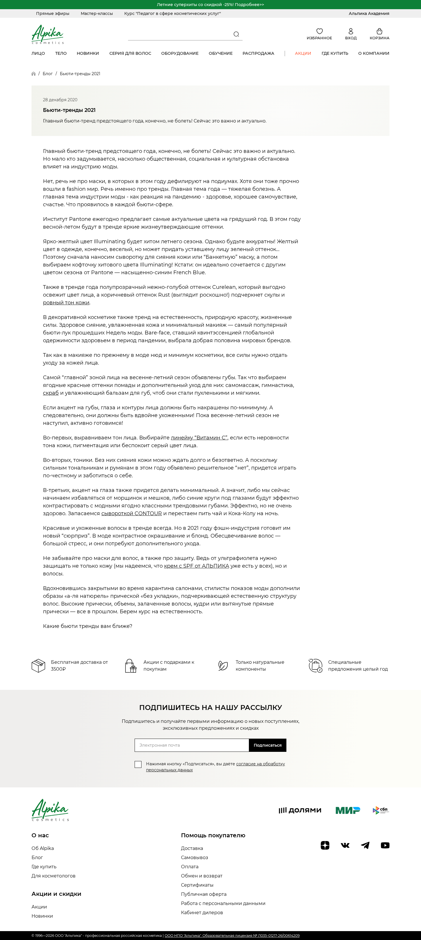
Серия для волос (130, 53)
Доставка (192, 848)
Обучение (221, 53)
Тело (61, 53)
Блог (48, 73)
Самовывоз (194, 857)
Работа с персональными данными (223, 903)
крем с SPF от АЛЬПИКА (196, 566)
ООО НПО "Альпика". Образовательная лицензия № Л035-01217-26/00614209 (232, 935)
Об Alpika (43, 848)
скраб (51, 393)
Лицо (38, 53)
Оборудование (179, 53)
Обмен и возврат (202, 876)
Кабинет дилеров (202, 912)
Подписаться (268, 745)
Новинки (88, 53)
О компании (373, 53)
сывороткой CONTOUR (131, 513)
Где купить (335, 53)
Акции (303, 53)
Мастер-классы (97, 13)
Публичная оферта (204, 894)
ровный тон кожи (66, 302)
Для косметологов (54, 876)
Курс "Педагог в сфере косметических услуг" (172, 13)
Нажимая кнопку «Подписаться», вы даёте (215, 766)
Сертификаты (197, 885)
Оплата (189, 866)
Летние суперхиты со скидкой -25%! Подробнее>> (210, 4)
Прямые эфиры (52, 13)
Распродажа (258, 53)
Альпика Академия (369, 13)
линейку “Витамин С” (199, 438)
